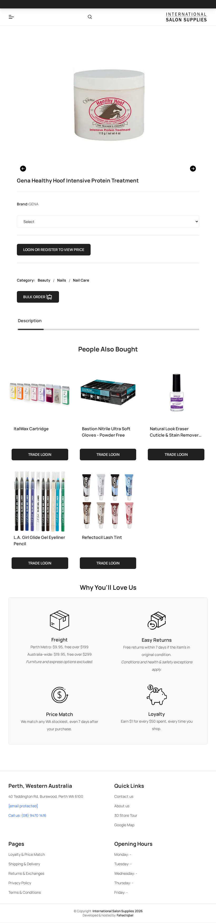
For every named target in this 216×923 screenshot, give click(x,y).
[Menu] (11, 17)
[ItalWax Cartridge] (40, 391)
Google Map (124, 824)
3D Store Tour (125, 815)
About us (121, 805)
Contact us (123, 796)
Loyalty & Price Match (26, 854)
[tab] (30, 321)
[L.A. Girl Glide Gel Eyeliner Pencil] (40, 500)
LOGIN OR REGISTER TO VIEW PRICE (53, 249)
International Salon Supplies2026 (117, 911)
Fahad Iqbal (125, 915)
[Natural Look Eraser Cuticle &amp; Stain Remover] (176, 391)
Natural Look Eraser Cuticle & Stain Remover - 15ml (175, 432)
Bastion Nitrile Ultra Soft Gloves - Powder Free (106, 432)
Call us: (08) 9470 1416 (27, 815)
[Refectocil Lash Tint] (108, 500)
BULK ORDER (34, 296)
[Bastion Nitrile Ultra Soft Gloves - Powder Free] (108, 391)
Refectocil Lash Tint (102, 537)
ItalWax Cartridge (31, 429)
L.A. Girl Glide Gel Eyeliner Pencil (39, 540)
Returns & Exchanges (26, 873)
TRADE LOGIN (39, 454)
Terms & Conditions (24, 892)
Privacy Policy (19, 882)
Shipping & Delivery (24, 863)
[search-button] (90, 17)
